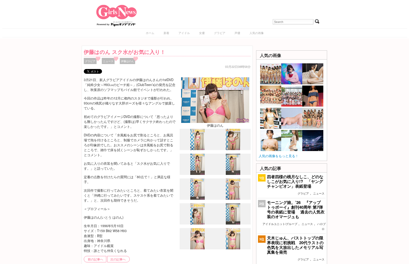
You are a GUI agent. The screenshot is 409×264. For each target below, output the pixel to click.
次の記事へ (118, 259)
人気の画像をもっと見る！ (278, 155)
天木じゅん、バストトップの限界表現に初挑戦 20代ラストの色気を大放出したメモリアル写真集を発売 (295, 245)
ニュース (108, 61)
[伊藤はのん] (215, 99)
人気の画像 (256, 33)
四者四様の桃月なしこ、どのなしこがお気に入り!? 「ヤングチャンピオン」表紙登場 (295, 181)
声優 (237, 33)
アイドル (184, 33)
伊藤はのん (127, 61)
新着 (166, 33)
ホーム (150, 33)
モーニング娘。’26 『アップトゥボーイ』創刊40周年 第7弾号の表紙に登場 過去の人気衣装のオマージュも (296, 209)
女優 (202, 33)
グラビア (219, 33)
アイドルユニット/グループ (279, 224)
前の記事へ (95, 259)
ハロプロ (321, 226)
